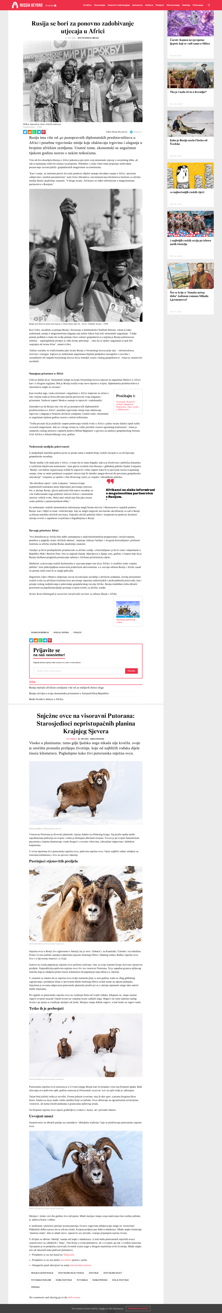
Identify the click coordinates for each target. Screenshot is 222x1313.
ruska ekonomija (40, 632)
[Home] (15, 5)
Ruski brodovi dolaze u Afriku (46, 699)
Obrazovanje (173, 5)
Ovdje (102, 1308)
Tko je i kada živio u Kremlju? (188, 92)
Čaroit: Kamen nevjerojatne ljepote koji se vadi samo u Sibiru (190, 42)
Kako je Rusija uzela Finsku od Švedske (188, 142)
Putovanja (198, 5)
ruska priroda (99, 1280)
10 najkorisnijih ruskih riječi (187, 192)
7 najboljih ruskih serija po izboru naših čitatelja (190, 242)
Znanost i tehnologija (119, 5)
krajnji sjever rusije (42, 1273)
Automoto (137, 5)
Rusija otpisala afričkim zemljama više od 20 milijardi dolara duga (66, 687)
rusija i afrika (61, 632)
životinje (94, 1273)
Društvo (87, 5)
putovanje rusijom (41, 1280)
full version (74, 1297)
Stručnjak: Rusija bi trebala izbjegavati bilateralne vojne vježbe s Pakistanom (127, 406)
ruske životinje (64, 1280)
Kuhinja (186, 5)
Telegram (137, 132)
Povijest (160, 5)
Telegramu (68, 1255)
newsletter (65, 1260)
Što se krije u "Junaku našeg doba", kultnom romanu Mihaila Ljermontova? (189, 296)
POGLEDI (77, 632)
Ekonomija (99, 5)
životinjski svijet (112, 1273)
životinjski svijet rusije (71, 1273)
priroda (35, 1287)
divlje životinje (120, 1280)
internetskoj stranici (80, 1265)
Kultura (149, 5)
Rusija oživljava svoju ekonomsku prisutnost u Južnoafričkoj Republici (69, 693)
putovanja (82, 1280)
